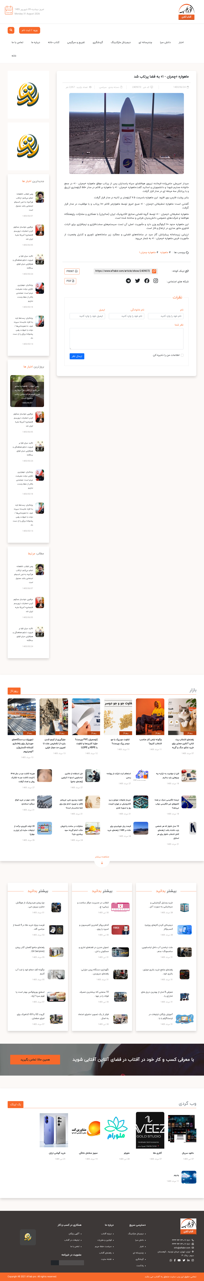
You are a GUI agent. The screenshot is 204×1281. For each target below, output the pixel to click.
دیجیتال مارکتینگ (121, 42)
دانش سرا (165, 42)
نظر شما (179, 325)
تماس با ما (17, 42)
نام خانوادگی (137, 310)
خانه (14, 56)
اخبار (181, 42)
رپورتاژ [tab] (14, 691)
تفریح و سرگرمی (76, 42)
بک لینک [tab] (15, 1105)
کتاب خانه (53, 42)
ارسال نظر (77, 356)
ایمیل (102, 310)
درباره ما (35, 42)
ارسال (55, 1262)
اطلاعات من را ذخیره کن (166, 355)
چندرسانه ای (145, 42)
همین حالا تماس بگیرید (35, 1060)
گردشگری (98, 42)
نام (181, 310)
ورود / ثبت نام (29, 30)
